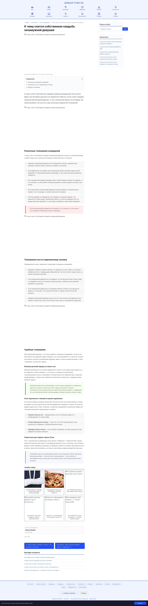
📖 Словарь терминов (68, 593)
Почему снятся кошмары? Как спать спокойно (38, 560)
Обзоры (116, 16)
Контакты (66, 598)
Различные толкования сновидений (38, 82)
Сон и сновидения (44, 22)
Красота (65, 16)
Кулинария (66, 9)
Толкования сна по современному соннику (40, 84)
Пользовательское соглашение (79, 598)
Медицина (82, 9)
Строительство (70, 584)
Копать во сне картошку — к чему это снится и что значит (41, 570)
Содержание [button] (54, 79)
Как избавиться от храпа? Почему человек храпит (39, 557)
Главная (27, 22)
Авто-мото (30, 584)
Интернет (32, 16)
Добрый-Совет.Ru (74, 2)
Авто (32, 9)
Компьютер (49, 16)
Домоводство (82, 16)
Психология (115, 9)
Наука (63, 587)
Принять (140, 603)
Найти (125, 29)
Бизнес (49, 9)
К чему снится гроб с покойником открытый (37, 564)
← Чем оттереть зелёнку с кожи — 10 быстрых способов (38, 546)
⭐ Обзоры (83, 593)
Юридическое (72, 587)
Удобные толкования (34, 87)
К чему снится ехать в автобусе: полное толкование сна (41, 567)
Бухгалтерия (82, 587)
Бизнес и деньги (41, 584)
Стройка (99, 9)
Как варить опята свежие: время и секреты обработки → (68, 546)
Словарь (99, 16)
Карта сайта (93, 598)
